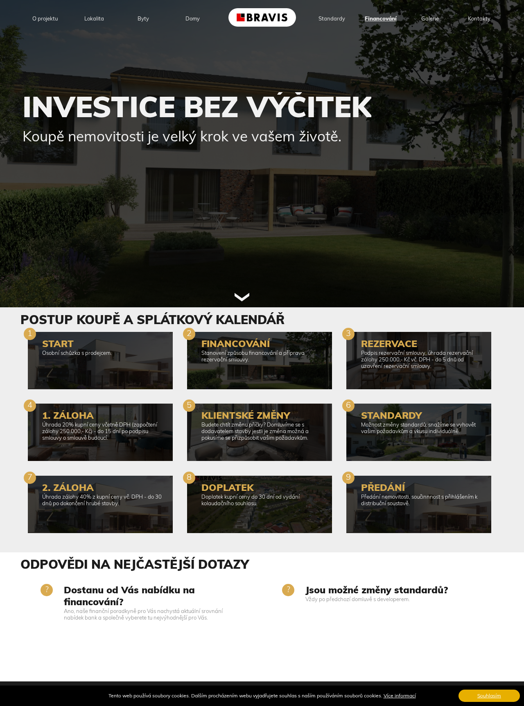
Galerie (430, 18)
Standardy (331, 18)
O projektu (45, 18)
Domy (192, 18)
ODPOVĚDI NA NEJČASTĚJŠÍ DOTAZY (134, 564)
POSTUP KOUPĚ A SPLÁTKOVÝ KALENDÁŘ (152, 319)
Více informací (400, 695)
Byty (143, 18)
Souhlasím (489, 695)
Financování (381, 18)
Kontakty (479, 18)
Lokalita (94, 18)
